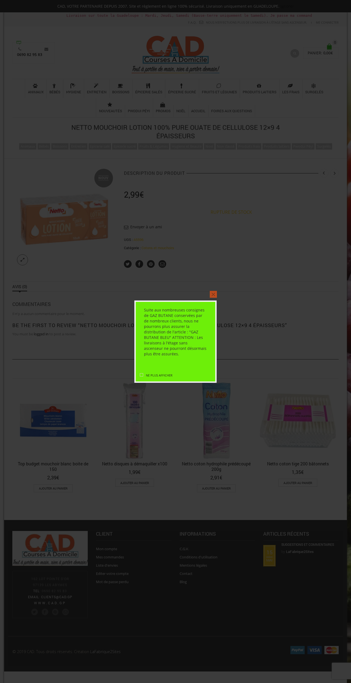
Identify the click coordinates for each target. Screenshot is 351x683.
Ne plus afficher (159, 375)
